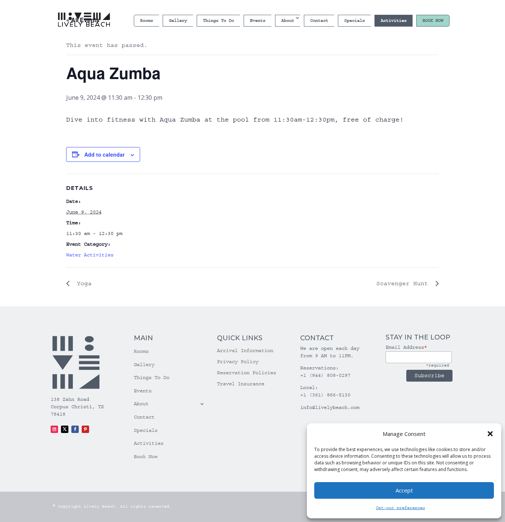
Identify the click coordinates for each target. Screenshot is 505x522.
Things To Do (218, 20)
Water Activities (89, 255)
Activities (394, 20)
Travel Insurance (240, 384)
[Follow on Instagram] (54, 429)
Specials (354, 20)
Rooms (146, 20)
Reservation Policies (246, 373)
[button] (490, 433)
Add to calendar (104, 154)
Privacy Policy (237, 362)
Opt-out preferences (400, 507)
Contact (319, 20)
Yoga (82, 283)
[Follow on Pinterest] (85, 429)
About (287, 20)
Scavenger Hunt (404, 283)
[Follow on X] (64, 429)
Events (257, 20)
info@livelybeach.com (329, 407)
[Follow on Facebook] (75, 429)
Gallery (178, 20)
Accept (404, 490)
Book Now (433, 20)
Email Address (406, 347)
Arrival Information (245, 351)
